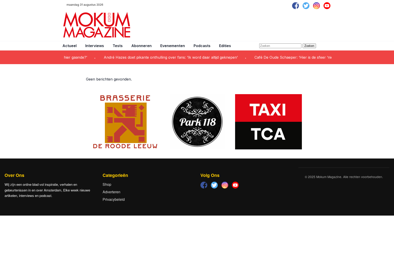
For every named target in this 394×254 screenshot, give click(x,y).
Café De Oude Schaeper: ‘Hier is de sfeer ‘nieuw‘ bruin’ (297, 57)
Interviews (94, 45)
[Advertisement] (249, 25)
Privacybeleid (114, 199)
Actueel (69, 45)
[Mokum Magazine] (96, 25)
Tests (118, 45)
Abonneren (141, 45)
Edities (225, 45)
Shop (107, 184)
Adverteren (111, 191)
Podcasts (202, 45)
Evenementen (172, 45)
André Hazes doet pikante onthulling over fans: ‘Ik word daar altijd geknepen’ (166, 57)
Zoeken (309, 46)
